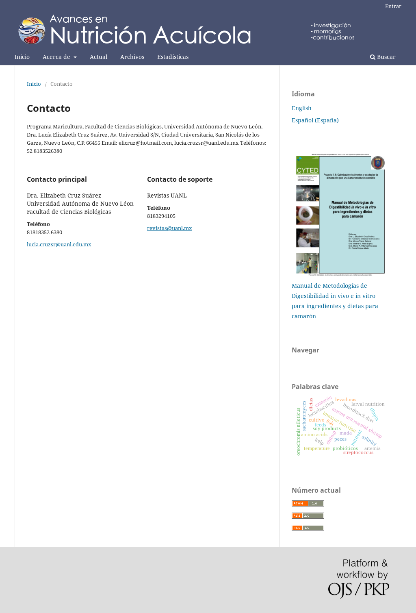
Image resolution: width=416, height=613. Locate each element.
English (302, 108)
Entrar (393, 6)
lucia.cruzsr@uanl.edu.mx (59, 244)
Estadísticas (172, 57)
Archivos (132, 57)
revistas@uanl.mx (169, 228)
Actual (98, 57)
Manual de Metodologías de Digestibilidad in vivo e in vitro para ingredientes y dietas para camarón (335, 301)
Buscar (385, 57)
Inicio (22, 57)
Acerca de (57, 57)
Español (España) (315, 120)
